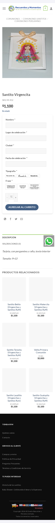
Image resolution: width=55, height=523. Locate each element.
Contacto (6, 438)
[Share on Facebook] (10, 219)
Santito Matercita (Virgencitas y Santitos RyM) (41, 307)
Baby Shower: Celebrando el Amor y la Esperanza (22, 490)
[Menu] (4, 8)
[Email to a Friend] (21, 219)
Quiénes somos (8, 433)
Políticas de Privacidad (11, 459)
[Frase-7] (11, 186)
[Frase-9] (34, 186)
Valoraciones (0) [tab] (11, 244)
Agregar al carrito (21, 207)
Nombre (10, 119)
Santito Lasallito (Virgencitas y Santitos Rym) (14, 398)
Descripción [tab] (9, 237)
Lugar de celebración (16, 132)
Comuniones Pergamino (28, 21)
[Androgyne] (34, 175)
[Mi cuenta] (51, 8)
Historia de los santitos (11, 485)
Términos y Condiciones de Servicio (16, 468)
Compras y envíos (9, 454)
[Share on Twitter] (16, 219)
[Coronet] (22, 175)
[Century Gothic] (11, 175)
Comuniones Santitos (34, 19)
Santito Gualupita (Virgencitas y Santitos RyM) (41, 398)
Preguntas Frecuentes (11, 464)
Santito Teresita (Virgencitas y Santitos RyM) (14, 352)
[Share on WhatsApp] (5, 219)
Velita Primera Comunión (41, 351)
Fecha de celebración (16, 158)
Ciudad (10, 145)
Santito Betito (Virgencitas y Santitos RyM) (14, 307)
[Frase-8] (22, 186)
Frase (9, 180)
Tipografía (11, 171)
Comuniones (13, 19)
